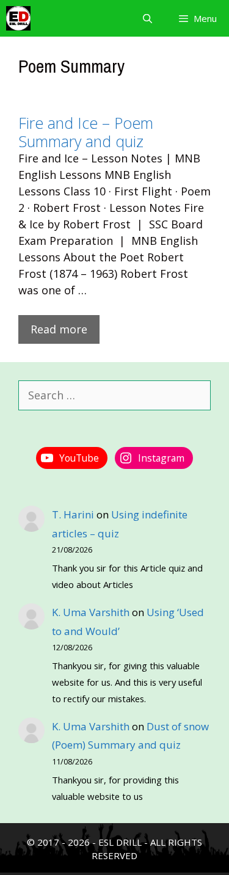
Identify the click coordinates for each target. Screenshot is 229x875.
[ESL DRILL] (18, 18)
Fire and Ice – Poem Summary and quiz (85, 131)
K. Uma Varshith (90, 612)
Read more (59, 329)
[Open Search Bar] (147, 18)
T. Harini (73, 514)
